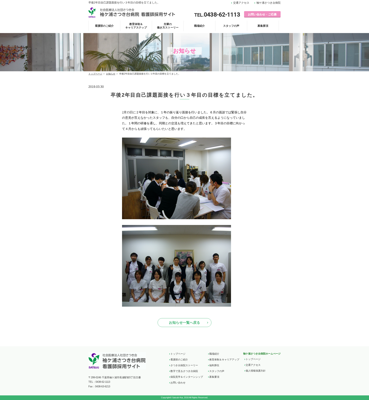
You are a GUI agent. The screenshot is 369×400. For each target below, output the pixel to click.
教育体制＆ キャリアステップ (136, 25)
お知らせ (110, 73)
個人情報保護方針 (256, 370)
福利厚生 (214, 365)
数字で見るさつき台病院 (184, 371)
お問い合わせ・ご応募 (262, 14)
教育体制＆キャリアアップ (224, 359)
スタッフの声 (231, 25)
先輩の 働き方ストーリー (168, 25)
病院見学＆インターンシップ (186, 376)
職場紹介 (199, 25)
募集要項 (263, 25)
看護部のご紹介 (104, 25)
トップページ (95, 73)
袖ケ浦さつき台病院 (268, 2)
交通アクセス (240, 2)
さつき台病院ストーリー (184, 365)
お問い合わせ (177, 382)
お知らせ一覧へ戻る (184, 322)
